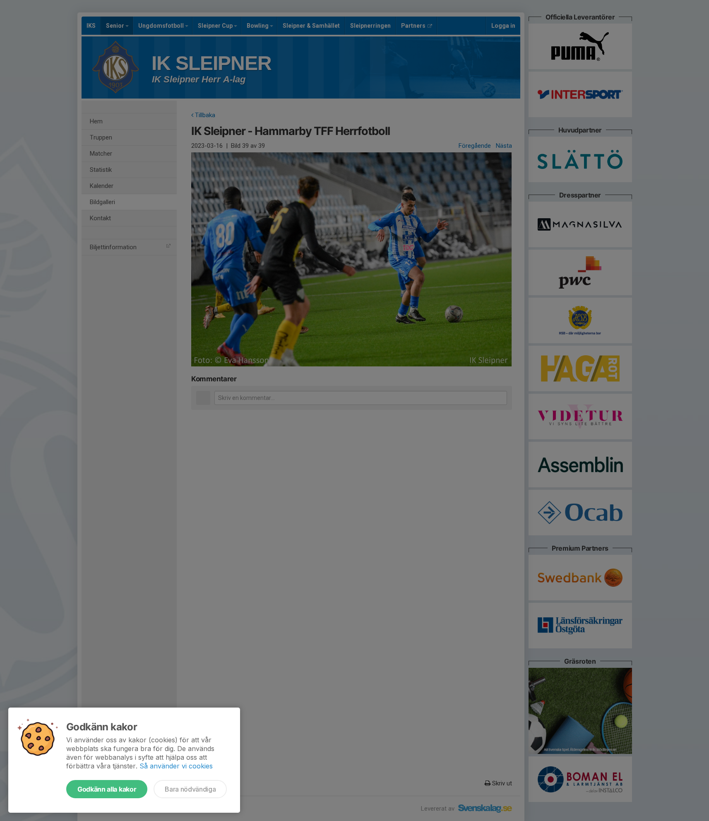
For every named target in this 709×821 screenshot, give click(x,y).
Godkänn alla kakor (106, 789)
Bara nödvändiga (190, 789)
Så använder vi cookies (176, 766)
